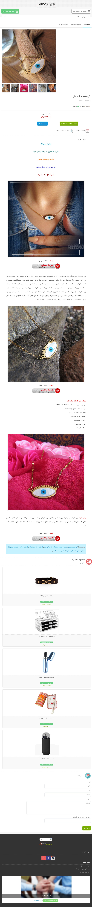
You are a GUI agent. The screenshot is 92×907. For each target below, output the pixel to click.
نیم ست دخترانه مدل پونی (47, 718)
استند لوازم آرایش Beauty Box (46, 636)
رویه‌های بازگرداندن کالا (83, 869)
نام (90, 782)
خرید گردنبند (48, 547)
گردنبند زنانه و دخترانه (36, 547)
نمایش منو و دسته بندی (79, 11)
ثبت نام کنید (37, 900)
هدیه (65, 547)
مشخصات (87, 24)
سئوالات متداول (85, 866)
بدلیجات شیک (57, 547)
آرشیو (81, 563)
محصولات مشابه (76, 24)
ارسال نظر (87, 828)
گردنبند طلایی (74, 551)
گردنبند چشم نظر (13, 547)
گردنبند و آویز (24, 547)
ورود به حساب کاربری (50, 900)
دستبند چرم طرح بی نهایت (47, 596)
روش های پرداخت (85, 872)
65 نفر (40, 123)
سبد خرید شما (10, 11)
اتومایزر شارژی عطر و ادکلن (46, 677)
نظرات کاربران (63, 24)
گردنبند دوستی (73, 547)
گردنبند (82, 551)
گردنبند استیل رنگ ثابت (61, 551)
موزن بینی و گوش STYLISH (47, 759)
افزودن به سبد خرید (67, 123)
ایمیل (89, 790)
